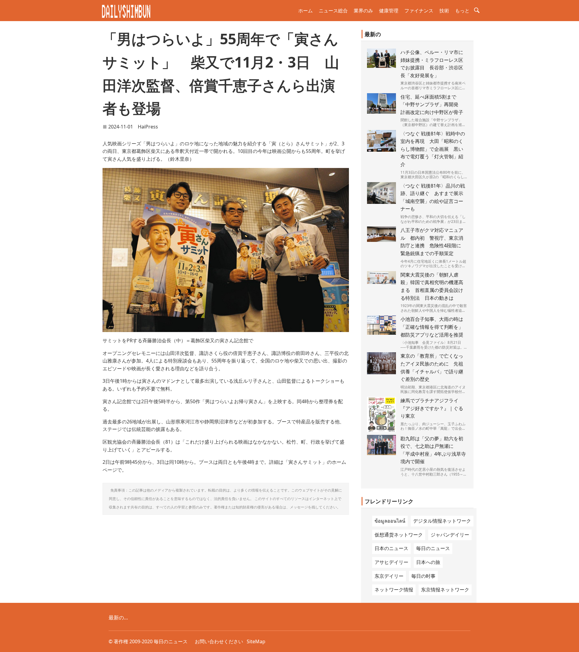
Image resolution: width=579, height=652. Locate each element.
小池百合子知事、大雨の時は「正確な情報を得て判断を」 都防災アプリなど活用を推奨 (434, 327)
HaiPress (148, 126)
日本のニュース (391, 548)
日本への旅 (428, 562)
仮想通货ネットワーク (399, 534)
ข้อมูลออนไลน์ (390, 520)
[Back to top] (571, 644)
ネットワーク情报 (394, 589)
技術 (444, 10)
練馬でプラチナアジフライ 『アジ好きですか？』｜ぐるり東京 (431, 408)
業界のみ (363, 10)
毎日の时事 (423, 576)
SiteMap (256, 641)
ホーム (305, 10)
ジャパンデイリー (450, 534)
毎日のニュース (433, 548)
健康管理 (388, 10)
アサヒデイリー (391, 562)
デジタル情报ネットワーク (442, 520)
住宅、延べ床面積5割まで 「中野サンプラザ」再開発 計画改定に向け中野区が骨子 (431, 104)
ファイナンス (418, 10)
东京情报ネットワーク (445, 589)
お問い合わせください (219, 641)
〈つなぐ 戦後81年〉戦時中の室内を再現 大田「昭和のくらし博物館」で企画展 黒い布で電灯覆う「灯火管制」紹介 (432, 149)
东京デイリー (389, 576)
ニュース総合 (333, 10)
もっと (462, 10)
